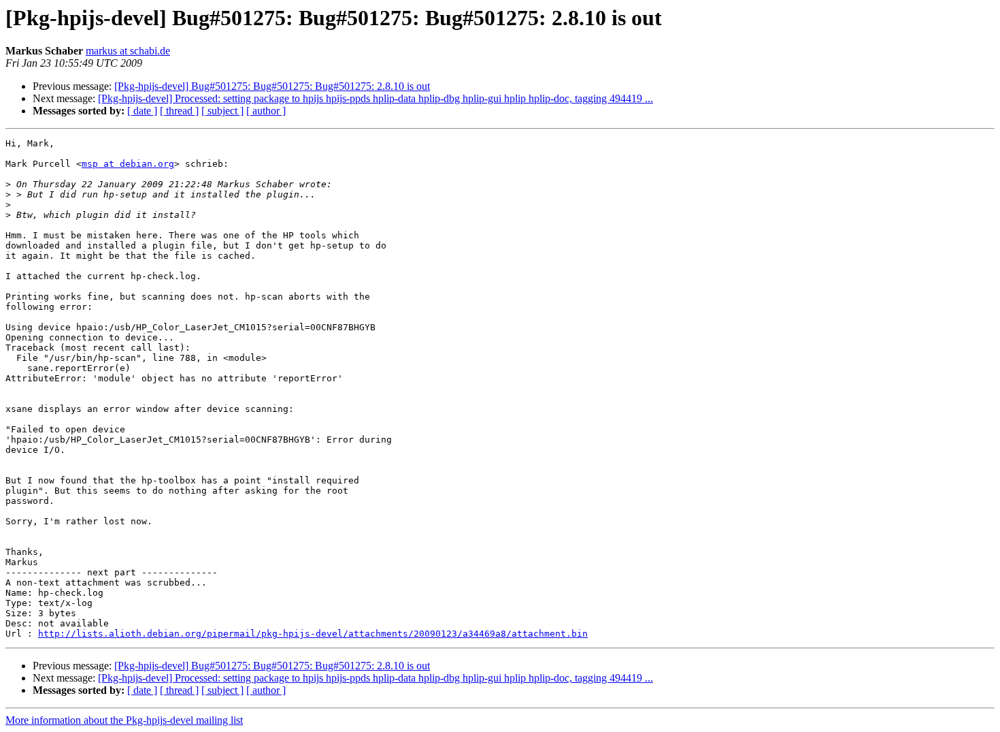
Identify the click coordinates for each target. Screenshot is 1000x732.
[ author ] (266, 110)
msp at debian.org (128, 164)
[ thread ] (179, 110)
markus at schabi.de (128, 51)
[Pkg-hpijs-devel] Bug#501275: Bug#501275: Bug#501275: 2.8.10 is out (272, 86)
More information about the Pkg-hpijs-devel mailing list (124, 720)
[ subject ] (222, 110)
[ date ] (142, 110)
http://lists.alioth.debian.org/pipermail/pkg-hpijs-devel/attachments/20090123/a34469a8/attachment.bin (313, 633)
